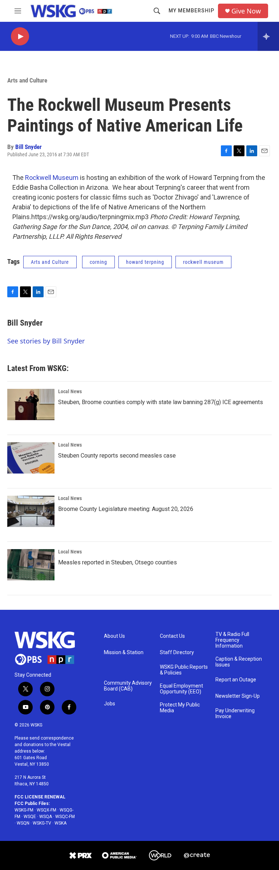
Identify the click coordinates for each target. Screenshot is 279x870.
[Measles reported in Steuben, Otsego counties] (30, 564)
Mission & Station (123, 652)
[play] (20, 36)
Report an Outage (235, 679)
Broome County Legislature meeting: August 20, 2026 (125, 509)
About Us (114, 636)
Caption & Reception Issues (238, 662)
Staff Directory (177, 652)
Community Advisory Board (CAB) (128, 686)
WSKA (60, 823)
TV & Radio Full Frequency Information (232, 640)
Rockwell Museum (51, 177)
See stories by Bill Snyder (46, 341)
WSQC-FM (65, 816)
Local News (70, 391)
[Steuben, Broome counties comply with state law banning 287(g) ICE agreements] (30, 404)
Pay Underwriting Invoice (235, 713)
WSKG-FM (24, 810)
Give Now (246, 11)
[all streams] (268, 36)
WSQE (30, 816)
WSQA (45, 816)
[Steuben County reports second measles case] (30, 458)
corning (98, 262)
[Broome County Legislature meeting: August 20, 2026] (30, 511)
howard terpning (145, 262)
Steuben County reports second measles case (117, 455)
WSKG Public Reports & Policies (184, 670)
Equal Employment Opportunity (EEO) (181, 688)
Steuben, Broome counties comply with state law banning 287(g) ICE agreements (160, 402)
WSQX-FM (46, 810)
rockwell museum (203, 262)
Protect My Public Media (180, 707)
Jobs (109, 703)
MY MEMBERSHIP (191, 10)
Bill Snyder (28, 146)
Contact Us (172, 636)
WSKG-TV (42, 823)
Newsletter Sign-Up (237, 696)
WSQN (23, 823)
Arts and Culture (27, 80)
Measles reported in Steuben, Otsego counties (117, 562)
